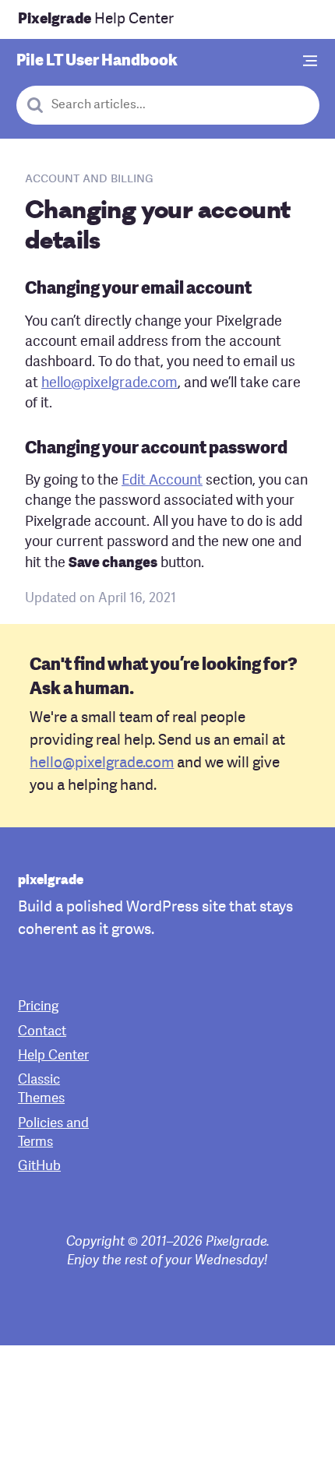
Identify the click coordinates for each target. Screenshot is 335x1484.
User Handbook (97, 61)
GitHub (39, 1166)
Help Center (96, 19)
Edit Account (162, 481)
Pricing (38, 1006)
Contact (42, 1031)
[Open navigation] (311, 62)
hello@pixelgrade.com (109, 383)
